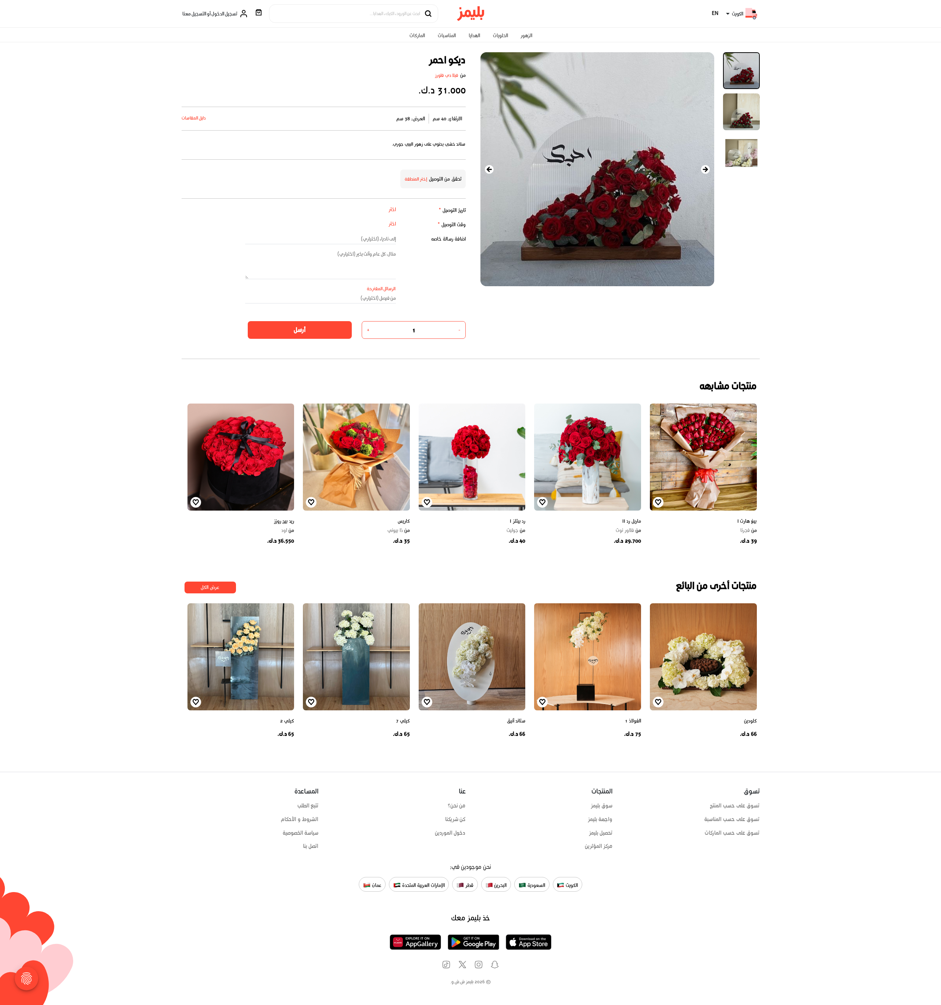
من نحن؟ (457, 805)
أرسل (299, 329)
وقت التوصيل (451, 224)
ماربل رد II (631, 521)
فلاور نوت (628, 530)
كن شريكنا (455, 819)
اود (287, 530)
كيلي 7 (403, 720)
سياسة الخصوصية (301, 833)
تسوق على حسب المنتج (734, 805)
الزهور (526, 35)
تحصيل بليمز (601, 833)
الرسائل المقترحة (381, 288)
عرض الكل (210, 587)
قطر (468, 884)
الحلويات (500, 35)
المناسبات (447, 35)
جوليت (516, 530)
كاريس (404, 521)
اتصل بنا (311, 846)
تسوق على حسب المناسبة (731, 819)
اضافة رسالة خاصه (448, 238)
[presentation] (489, 169)
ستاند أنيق (516, 720)
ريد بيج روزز (284, 521)
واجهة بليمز (600, 819)
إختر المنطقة (416, 179)
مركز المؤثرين (599, 846)
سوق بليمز (602, 805)
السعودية (535, 884)
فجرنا (748, 530)
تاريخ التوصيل (452, 210)
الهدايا (474, 35)
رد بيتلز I (517, 521)
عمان (376, 884)
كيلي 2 (287, 720)
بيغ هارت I (747, 521)
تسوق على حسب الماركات (732, 833)
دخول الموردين (450, 833)
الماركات (417, 35)
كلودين (750, 720)
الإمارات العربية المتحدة (422, 884)
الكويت (571, 884)
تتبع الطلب (308, 805)
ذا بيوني (398, 530)
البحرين (500, 884)
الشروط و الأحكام (300, 819)
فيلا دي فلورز (447, 75)
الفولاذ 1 (633, 720)
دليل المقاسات (194, 118)
